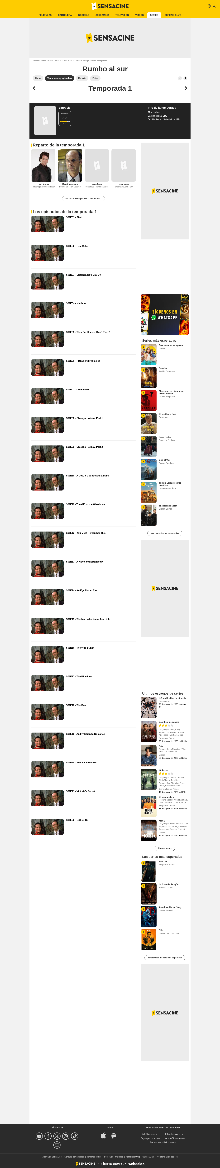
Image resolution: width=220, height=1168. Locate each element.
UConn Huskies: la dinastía (172, 698)
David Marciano (70, 184)
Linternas (163, 770)
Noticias (83, 15)
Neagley (163, 368)
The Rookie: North (168, 506)
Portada (36, 61)
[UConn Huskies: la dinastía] (149, 707)
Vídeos (139, 15)
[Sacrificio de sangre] (149, 731)
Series (154, 15)
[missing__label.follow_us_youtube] (40, 1136)
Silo (161, 930)
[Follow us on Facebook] (48, 1136)
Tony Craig (123, 184)
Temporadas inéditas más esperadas (165, 958)
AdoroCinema (172, 1138)
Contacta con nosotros (74, 1157)
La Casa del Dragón (168, 884)
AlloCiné (146, 1134)
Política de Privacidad (113, 1157)
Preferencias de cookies (167, 1157)
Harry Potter (165, 437)
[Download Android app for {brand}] (115, 1135)
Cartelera (65, 15)
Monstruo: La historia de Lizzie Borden (171, 392)
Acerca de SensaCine (52, 1157)
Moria (162, 821)
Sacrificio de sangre (169, 722)
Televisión (122, 15)
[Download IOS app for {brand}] (105, 1135)
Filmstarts (170, 1134)
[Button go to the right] (185, 78)
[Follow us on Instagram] (66, 1136)
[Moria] (149, 830)
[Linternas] (149, 779)
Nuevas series (165, 848)
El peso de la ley (167, 797)
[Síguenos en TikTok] (75, 1136)
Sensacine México (159, 1142)
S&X (161, 746)
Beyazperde (147, 1138)
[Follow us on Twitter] (57, 1136)
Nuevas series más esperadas (165, 533)
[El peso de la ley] (149, 806)
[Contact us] (57, 1145)
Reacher (163, 861)
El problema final (167, 414)
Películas (45, 15)
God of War (164, 460)
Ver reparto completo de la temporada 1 (83, 198)
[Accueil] (110, 6)
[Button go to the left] (180, 78)
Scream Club (173, 15)
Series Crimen (53, 61)
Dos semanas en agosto (171, 345)
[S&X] (149, 755)
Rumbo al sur (67, 61)
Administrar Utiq (133, 1157)
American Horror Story (170, 907)
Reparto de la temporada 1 (59, 145)
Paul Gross (43, 184)
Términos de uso (94, 1157)
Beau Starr (97, 184)
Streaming (102, 15)
